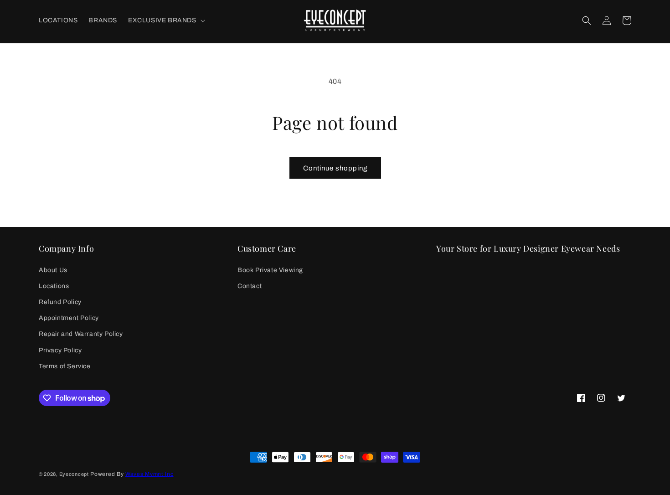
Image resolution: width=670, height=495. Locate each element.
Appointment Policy (69, 318)
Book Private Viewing (270, 270)
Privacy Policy (60, 350)
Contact (249, 286)
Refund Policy (60, 302)
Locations (54, 286)
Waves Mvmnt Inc (149, 474)
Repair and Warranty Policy (81, 333)
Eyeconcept (74, 474)
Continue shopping (335, 168)
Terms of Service (65, 366)
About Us (53, 270)
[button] (166, 20)
